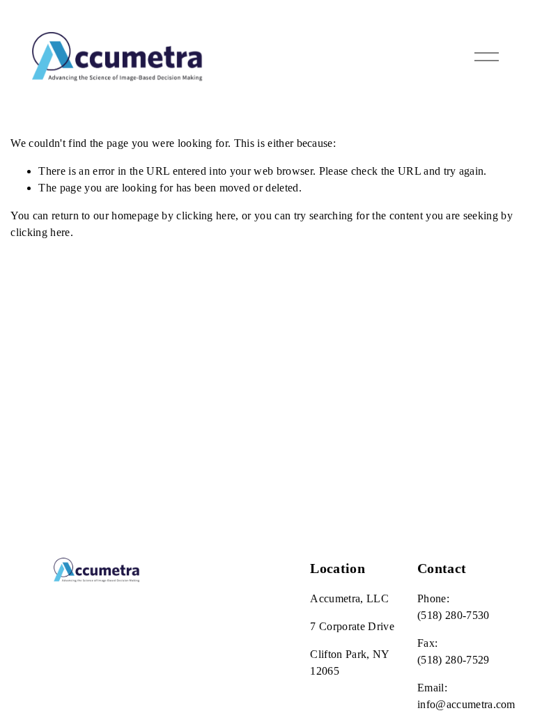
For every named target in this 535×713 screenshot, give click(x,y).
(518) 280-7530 (453, 615)
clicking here (205, 215)
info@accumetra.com (466, 704)
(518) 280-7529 (453, 660)
